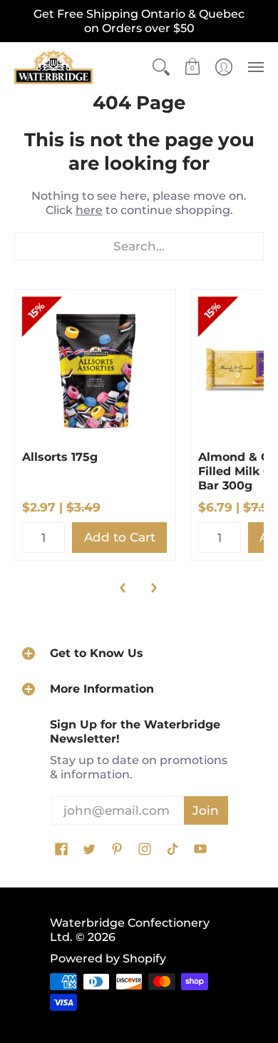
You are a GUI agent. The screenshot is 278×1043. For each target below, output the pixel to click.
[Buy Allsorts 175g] (95, 370)
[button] (161, 67)
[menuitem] (161, 67)
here (89, 210)
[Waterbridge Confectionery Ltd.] (53, 67)
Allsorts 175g (60, 457)
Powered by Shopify (108, 958)
